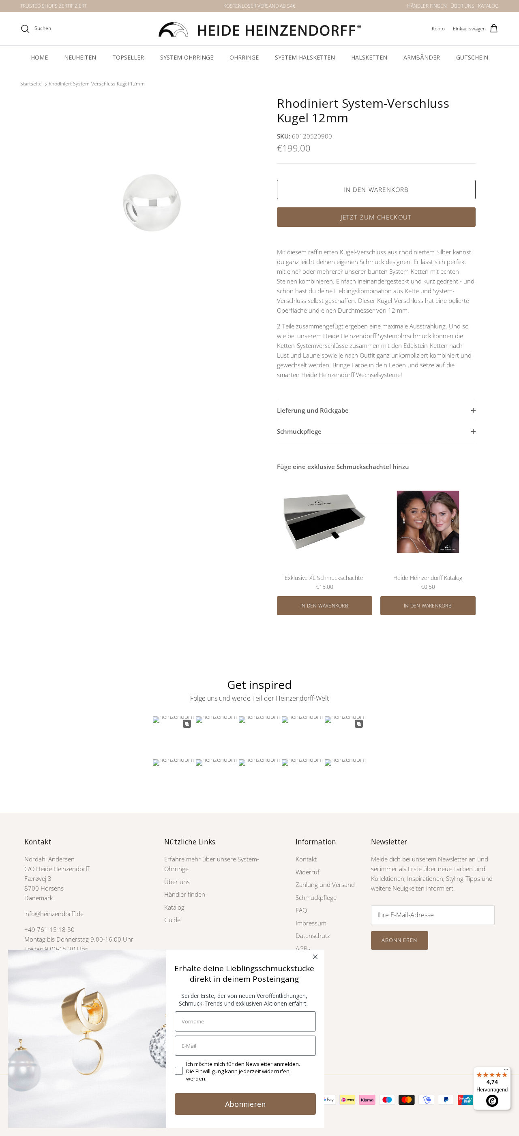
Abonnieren (399, 940)
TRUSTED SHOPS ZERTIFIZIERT (53, 5)
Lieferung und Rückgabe (313, 410)
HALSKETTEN (369, 57)
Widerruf (308, 872)
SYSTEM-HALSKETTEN (305, 57)
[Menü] (506, 1071)
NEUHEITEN (80, 57)
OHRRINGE (244, 57)
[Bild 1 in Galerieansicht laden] (151, 203)
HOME (39, 57)
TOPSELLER (128, 57)
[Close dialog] (315, 957)
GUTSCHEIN (472, 57)
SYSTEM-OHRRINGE (186, 57)
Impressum (311, 923)
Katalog (174, 907)
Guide (172, 920)
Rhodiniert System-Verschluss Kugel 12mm (97, 84)
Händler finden (184, 894)
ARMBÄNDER (421, 57)
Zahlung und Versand (325, 884)
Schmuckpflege (299, 431)
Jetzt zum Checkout (376, 217)
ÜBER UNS (462, 5)
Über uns (177, 882)
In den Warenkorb (375, 189)
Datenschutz (313, 935)
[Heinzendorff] (259, 28)
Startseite (31, 84)
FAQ (301, 910)
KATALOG (488, 5)
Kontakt (306, 859)
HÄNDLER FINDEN (427, 5)
